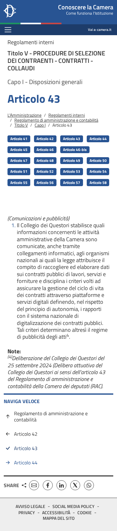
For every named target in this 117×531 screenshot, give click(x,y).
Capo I (40, 125)
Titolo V (21, 125)
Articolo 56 (45, 183)
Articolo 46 (45, 150)
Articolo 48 (45, 160)
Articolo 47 (18, 160)
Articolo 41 (18, 139)
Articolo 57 (71, 183)
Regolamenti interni (66, 115)
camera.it (104, 29)
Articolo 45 (18, 150)
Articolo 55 (18, 183)
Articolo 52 (45, 171)
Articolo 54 (98, 171)
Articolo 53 (71, 171)
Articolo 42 (45, 139)
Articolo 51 (18, 171)
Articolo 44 (98, 139)
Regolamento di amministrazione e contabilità (56, 120)
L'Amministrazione (24, 115)
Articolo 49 (71, 160)
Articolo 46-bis (75, 150)
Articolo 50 (98, 160)
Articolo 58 (98, 183)
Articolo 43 (71, 139)
